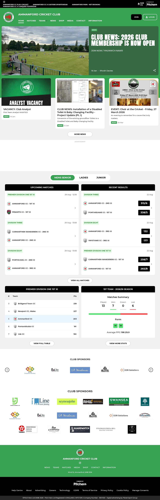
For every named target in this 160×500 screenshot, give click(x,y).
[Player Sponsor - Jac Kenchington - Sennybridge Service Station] (28, 430)
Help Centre (17, 490)
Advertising (40, 490)
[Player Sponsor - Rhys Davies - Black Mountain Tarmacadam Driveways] (105, 370)
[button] (21, 20)
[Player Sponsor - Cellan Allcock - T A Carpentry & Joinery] (132, 430)
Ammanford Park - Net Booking (86, 4)
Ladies (83, 177)
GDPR (76, 490)
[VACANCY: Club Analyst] (26, 92)
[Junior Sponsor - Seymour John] (67, 402)
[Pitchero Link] (152, 4)
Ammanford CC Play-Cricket (15, 4)
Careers (52, 490)
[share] (154, 70)
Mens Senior (62, 177)
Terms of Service (89, 490)
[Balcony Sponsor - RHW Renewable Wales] (93, 402)
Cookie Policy (123, 490)
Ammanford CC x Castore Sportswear (50, 4)
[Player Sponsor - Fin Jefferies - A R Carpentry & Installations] (54, 430)
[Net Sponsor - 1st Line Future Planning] (41, 402)
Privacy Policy (107, 490)
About (29, 490)
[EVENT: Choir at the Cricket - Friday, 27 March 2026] (133, 92)
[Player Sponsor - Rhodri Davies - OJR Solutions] (130, 370)
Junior (101, 177)
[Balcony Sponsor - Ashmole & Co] (145, 402)
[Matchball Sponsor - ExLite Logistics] (55, 370)
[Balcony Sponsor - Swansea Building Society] (119, 402)
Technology (65, 490)
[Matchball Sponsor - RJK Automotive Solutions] (30, 370)
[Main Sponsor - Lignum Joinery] (15, 402)
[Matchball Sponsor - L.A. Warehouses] (80, 370)
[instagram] (4, 2)
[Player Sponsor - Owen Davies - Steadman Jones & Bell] (106, 430)
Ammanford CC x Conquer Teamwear (19, 6)
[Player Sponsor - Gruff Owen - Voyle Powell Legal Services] (145, 416)
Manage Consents (140, 490)
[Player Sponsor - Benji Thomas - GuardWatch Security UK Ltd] (80, 430)
